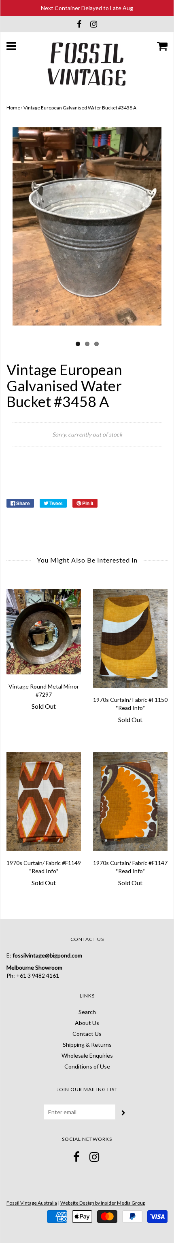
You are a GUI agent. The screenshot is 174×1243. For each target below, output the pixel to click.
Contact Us (87, 1033)
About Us (87, 1022)
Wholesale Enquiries (87, 1055)
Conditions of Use (87, 1066)
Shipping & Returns (87, 1044)
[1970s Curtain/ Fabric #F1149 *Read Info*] (43, 801)
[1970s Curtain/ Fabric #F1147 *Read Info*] (130, 801)
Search (87, 1011)
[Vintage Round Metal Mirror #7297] (43, 632)
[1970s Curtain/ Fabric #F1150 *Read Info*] (130, 638)
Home (13, 108)
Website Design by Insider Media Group (102, 1203)
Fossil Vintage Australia (31, 1203)
